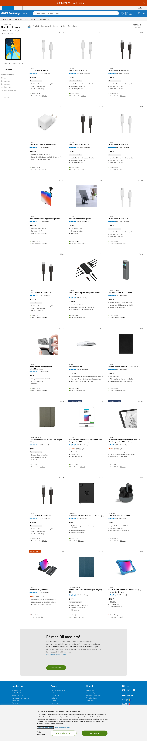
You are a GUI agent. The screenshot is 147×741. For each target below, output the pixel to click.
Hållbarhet (54, 698)
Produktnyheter (91, 698)
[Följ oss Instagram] (128, 690)
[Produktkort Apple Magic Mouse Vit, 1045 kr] (86, 343)
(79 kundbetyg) (84, 445)
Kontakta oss (16, 690)
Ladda (55, 26)
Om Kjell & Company (58, 690)
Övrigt (62, 26)
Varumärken (90, 700)
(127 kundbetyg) (45, 371)
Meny (28, 13)
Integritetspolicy (17, 695)
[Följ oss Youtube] (134, 690)
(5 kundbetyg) (83, 298)
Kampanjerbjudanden (93, 693)
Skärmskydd (72, 26)
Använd (36, 26)
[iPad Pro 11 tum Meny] (49, 19)
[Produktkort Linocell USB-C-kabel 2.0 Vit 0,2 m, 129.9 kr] (126, 195)
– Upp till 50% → (71, 3)
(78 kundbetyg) (123, 369)
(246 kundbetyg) (84, 221)
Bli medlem (56, 668)
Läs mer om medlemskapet (56, 654)
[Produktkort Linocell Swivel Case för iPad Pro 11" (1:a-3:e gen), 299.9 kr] (126, 343)
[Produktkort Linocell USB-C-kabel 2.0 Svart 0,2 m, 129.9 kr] (47, 493)
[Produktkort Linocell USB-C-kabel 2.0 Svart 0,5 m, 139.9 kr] (47, 269)
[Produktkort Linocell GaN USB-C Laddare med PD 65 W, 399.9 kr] (47, 122)
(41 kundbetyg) (44, 445)
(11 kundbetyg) (123, 519)
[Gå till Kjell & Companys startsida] (11, 13)
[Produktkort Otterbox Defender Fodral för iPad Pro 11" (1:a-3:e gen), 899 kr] (86, 493)
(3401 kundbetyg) (45, 73)
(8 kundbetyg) (123, 595)
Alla (29, 26)
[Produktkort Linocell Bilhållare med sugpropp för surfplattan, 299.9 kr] (47, 195)
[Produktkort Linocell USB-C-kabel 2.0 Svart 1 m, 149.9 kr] (86, 122)
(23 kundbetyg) (84, 369)
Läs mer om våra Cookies (45, 727)
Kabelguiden (90, 690)
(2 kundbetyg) (83, 519)
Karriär (53, 700)
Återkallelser (16, 703)
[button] (12, 33)
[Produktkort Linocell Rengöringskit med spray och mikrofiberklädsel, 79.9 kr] (47, 343)
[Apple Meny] (37, 19)
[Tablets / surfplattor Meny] (30, 19)
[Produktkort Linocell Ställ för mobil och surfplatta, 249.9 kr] (86, 195)
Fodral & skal (46, 26)
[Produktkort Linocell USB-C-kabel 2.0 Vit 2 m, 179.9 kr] (47, 48)
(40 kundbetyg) (123, 445)
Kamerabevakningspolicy (20, 698)
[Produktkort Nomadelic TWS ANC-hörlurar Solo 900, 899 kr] (126, 493)
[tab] (8, 8)
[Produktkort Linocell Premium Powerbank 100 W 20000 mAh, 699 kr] (126, 269)
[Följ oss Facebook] (123, 690)
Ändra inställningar (41, 733)
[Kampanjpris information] (83, 449)
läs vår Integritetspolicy (62, 727)
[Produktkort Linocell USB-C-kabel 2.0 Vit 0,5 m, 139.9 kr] (126, 122)
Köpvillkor (15, 700)
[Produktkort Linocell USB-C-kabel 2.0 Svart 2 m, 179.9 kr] (126, 48)
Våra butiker (55, 703)
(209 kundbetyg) (45, 147)
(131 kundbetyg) (45, 221)
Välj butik (44, 96)
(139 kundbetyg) (45, 592)
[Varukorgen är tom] (144, 13)
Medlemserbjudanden (93, 695)
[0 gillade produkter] (139, 13)
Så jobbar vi (55, 695)
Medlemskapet (56, 693)
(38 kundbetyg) (123, 295)
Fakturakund (16, 693)
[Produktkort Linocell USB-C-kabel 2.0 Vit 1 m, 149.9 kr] (86, 48)
